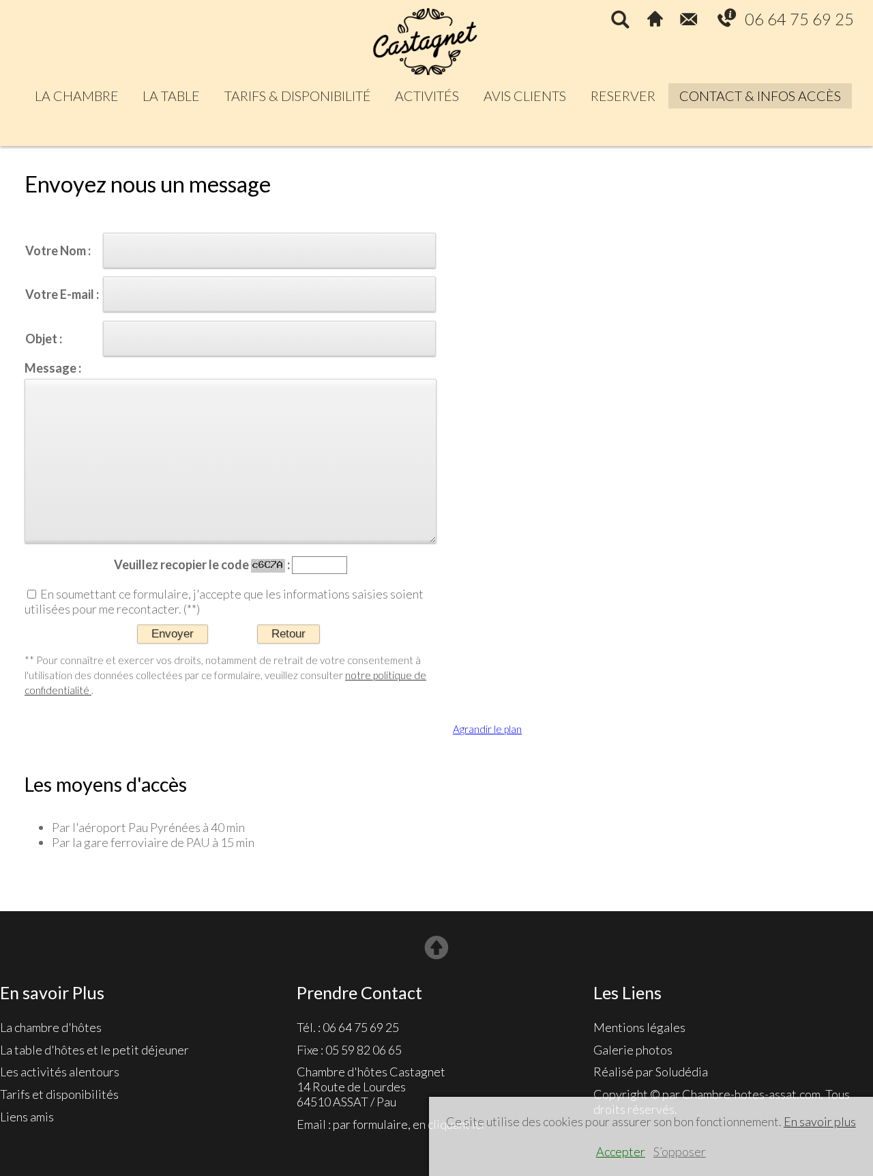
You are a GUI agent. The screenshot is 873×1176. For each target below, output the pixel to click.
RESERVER (623, 95)
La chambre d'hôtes (51, 1027)
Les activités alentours (59, 1071)
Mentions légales (639, 1027)
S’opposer (679, 1151)
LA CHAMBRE (77, 95)
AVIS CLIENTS (525, 95)
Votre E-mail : (62, 294)
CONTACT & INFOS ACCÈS (760, 95)
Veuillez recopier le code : (202, 565)
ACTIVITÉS (427, 95)
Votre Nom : (58, 250)
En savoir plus (820, 1121)
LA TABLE (171, 95)
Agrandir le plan (487, 729)
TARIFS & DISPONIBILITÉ (297, 95)
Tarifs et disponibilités (59, 1094)
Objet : (43, 338)
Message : (53, 367)
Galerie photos (632, 1049)
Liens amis (27, 1116)
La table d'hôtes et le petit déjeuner (94, 1049)
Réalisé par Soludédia (650, 1071)
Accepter (620, 1151)
